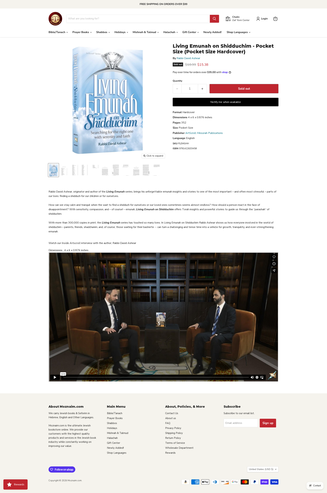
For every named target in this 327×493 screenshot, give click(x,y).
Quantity (177, 81)
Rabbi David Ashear (188, 58)
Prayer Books (81, 32)
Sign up (267, 423)
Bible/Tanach (57, 32)
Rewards (170, 453)
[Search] (214, 19)
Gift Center (189, 32)
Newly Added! (212, 32)
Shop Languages (237, 32)
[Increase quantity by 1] (202, 88)
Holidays (120, 32)
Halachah (169, 32)
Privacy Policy (173, 428)
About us (170, 418)
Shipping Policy (174, 433)
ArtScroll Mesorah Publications (204, 133)
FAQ (167, 423)
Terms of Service (175, 443)
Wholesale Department (179, 448)
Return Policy (173, 438)
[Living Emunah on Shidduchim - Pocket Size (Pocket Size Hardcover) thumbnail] (53, 170)
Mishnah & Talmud (145, 32)
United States (261, 469)
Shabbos (102, 32)
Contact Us (171, 413)
